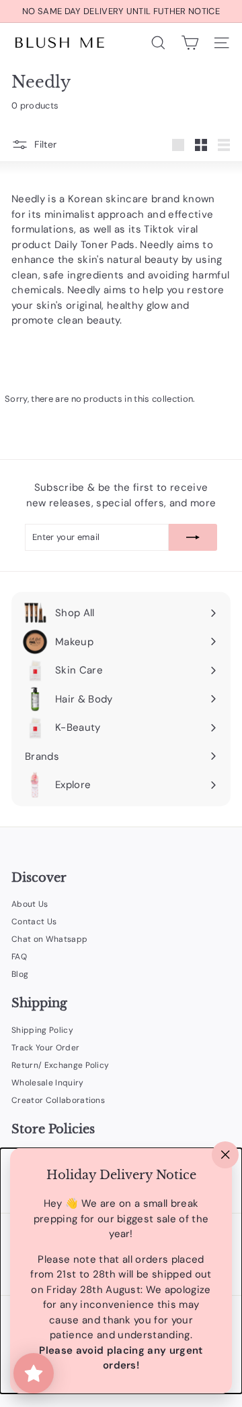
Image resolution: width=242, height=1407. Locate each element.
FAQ (19, 956)
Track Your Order (45, 1047)
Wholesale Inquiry (47, 1082)
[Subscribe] (193, 537)
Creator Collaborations (58, 1100)
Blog (19, 974)
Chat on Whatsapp (49, 939)
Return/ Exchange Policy (60, 1065)
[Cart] (190, 43)
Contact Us (33, 921)
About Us (29, 904)
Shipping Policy (42, 1030)
